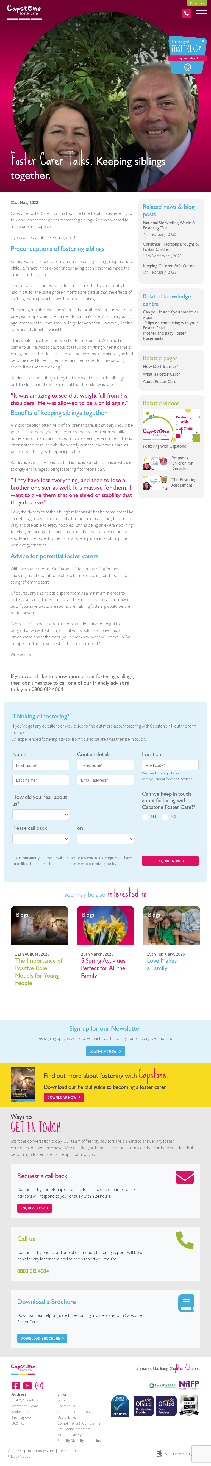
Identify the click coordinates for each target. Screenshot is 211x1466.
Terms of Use (69, 1450)
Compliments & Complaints (78, 1423)
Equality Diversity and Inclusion (81, 1440)
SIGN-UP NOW (103, 1051)
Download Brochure (40, 1338)
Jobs (61, 1400)
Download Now (61, 1097)
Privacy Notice (19, 1456)
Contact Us (66, 1405)
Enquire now (33, 1208)
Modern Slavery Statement (77, 1434)
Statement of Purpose (74, 1411)
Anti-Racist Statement (73, 1428)
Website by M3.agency (181, 1453)
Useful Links (66, 1417)
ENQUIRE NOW (168, 860)
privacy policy (105, 863)
